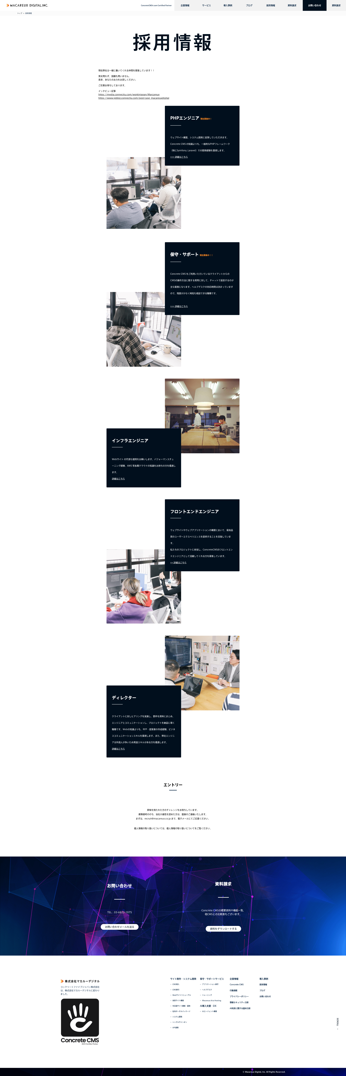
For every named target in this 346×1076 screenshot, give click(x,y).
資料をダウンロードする (223, 929)
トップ (19, 13)
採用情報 (270, 5)
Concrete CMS (237, 984)
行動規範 (233, 990)
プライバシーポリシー (239, 996)
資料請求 (292, 5)
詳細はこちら (118, 479)
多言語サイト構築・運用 (181, 1006)
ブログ (249, 5)
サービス (206, 5)
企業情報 (185, 5)
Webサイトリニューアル (181, 995)
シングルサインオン (179, 1022)
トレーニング (207, 995)
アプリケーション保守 (210, 984)
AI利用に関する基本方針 (240, 1008)
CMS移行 (175, 989)
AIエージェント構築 (209, 1011)
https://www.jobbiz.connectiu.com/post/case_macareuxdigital (133, 98)
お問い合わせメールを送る (119, 927)
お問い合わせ (314, 5)
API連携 (175, 1027)
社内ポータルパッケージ (181, 1011)
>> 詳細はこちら (178, 563)
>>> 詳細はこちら (179, 157)
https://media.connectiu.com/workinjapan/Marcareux (128, 95)
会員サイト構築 (178, 1000)
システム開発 (177, 1017)
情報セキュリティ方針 (239, 1002)
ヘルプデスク (207, 989)
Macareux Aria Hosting (211, 1000)
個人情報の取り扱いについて (181, 828)
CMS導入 (175, 984)
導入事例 (228, 5)
